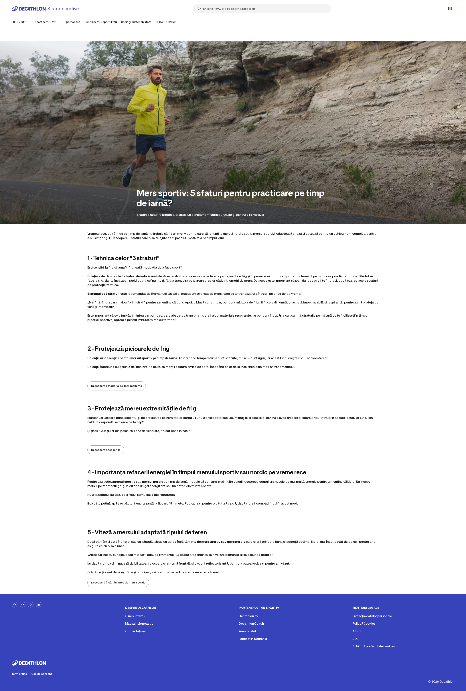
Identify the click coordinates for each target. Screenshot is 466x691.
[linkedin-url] (39, 604)
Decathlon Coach (251, 623)
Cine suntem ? (135, 616)
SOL (355, 639)
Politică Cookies (363, 623)
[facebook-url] (14, 604)
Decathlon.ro (248, 616)
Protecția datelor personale (372, 616)
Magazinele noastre (139, 623)
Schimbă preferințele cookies (373, 646)
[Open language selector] (450, 8)
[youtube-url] (22, 604)
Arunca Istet (247, 631)
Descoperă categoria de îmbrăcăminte (116, 385)
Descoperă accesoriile (106, 449)
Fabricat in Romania (253, 639)
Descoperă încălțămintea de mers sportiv (118, 582)
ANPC (356, 631)
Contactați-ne (135, 631)
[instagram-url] (30, 604)
